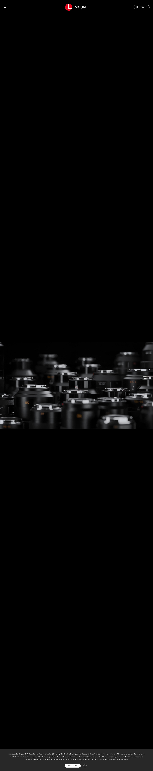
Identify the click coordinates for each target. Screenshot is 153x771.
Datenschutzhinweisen (120, 759)
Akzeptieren (72, 765)
